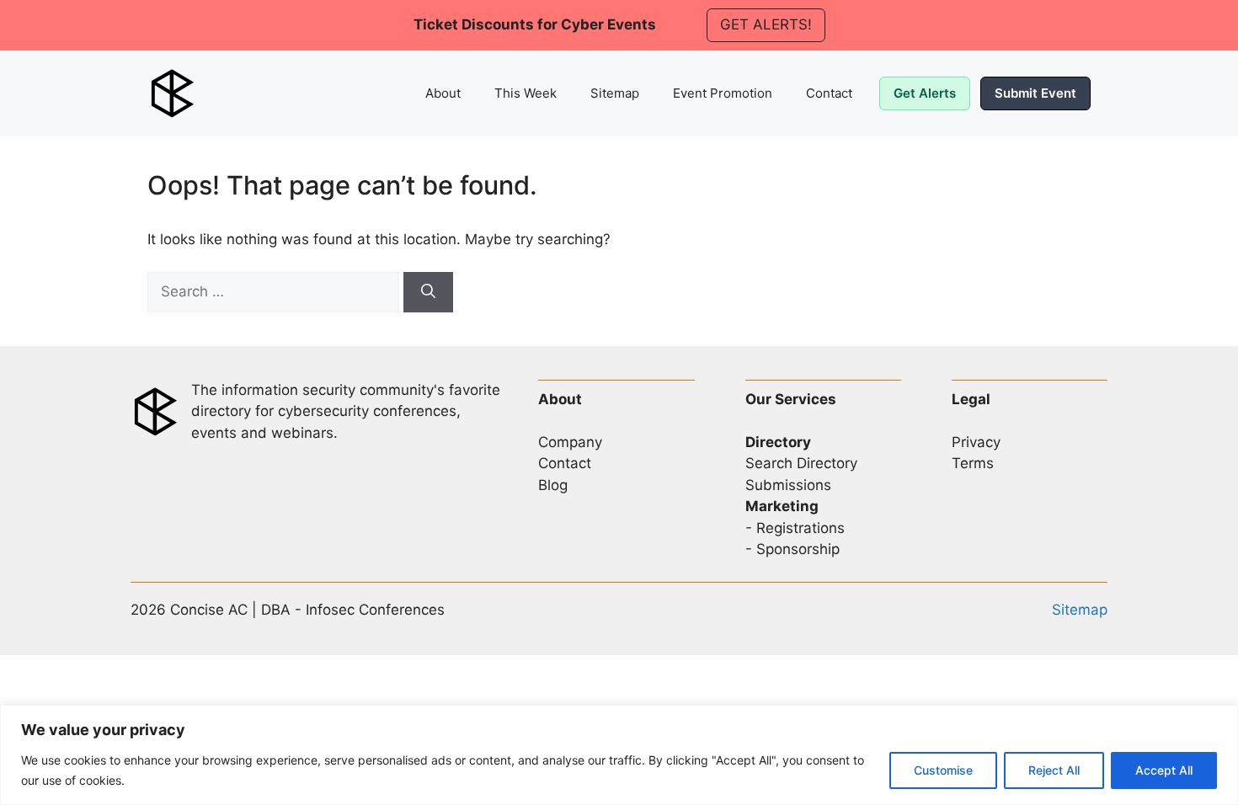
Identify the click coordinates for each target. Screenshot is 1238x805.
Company (570, 442)
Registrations (800, 528)
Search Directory (801, 463)
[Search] (428, 292)
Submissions (788, 485)
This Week (525, 93)
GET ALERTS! (766, 24)
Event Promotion (722, 93)
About (443, 93)
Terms (973, 463)
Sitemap (614, 93)
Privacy (976, 442)
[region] (619, 755)
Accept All (1164, 770)
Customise (943, 770)
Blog (553, 485)
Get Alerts (925, 93)
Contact (829, 93)
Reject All (1054, 770)
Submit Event (1035, 93)
